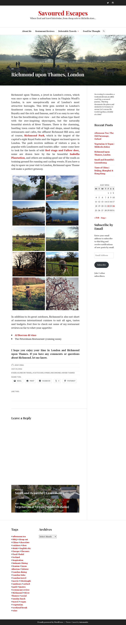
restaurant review (21, 589)
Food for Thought (91, 31)
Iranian (16, 566)
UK (12, 69)
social (24, 595)
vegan (23, 601)
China (15, 542)
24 (113, 206)
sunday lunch (19, 598)
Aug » (103, 217)
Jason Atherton (19, 567)
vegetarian (18, 604)
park (48, 373)
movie (16, 581)
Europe (16, 551)
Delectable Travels (67, 31)
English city (25, 548)
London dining (20, 572)
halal (21, 554)
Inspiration (18, 560)
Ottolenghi (25, 581)
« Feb (96, 217)
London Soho (19, 575)
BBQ (15, 539)
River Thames (69, 373)
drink (15, 548)
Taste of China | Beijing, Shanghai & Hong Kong (103, 170)
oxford (26, 583)
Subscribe (101, 264)
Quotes (22, 586)
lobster (25, 569)
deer (15, 373)
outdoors (39, 373)
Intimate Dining (20, 563)
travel (15, 601)
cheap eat (23, 539)
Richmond (56, 373)
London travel (25, 373)
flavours (25, 551)
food (15, 554)
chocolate (24, 542)
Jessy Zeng (19, 365)
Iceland (16, 557)
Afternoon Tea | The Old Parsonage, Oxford (104, 136)
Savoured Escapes (63, 13)
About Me (27, 31)
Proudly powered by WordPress (50, 622)
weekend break (20, 607)
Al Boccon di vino (25, 335)
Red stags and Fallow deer (62, 150)
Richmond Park (34, 135)
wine (15, 610)
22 (108, 206)
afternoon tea (19, 536)
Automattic (83, 622)
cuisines (16, 545)
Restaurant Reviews (44, 31)
